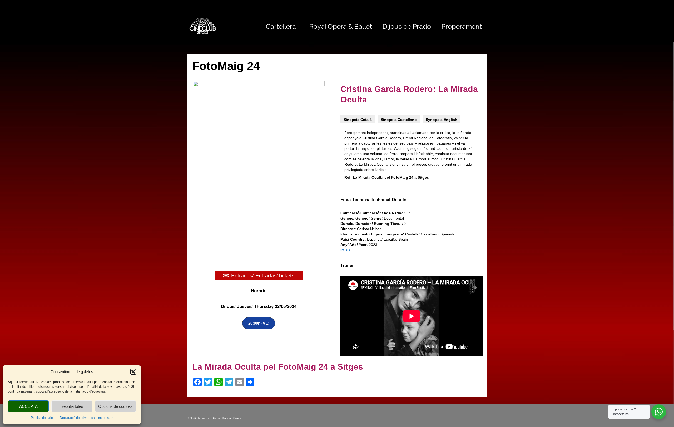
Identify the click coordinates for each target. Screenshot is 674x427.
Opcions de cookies (115, 406)
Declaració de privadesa (77, 418)
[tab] (357, 119)
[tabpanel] (409, 156)
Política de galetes (44, 418)
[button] (133, 371)
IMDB (345, 250)
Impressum (105, 418)
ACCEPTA (28, 406)
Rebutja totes (72, 406)
